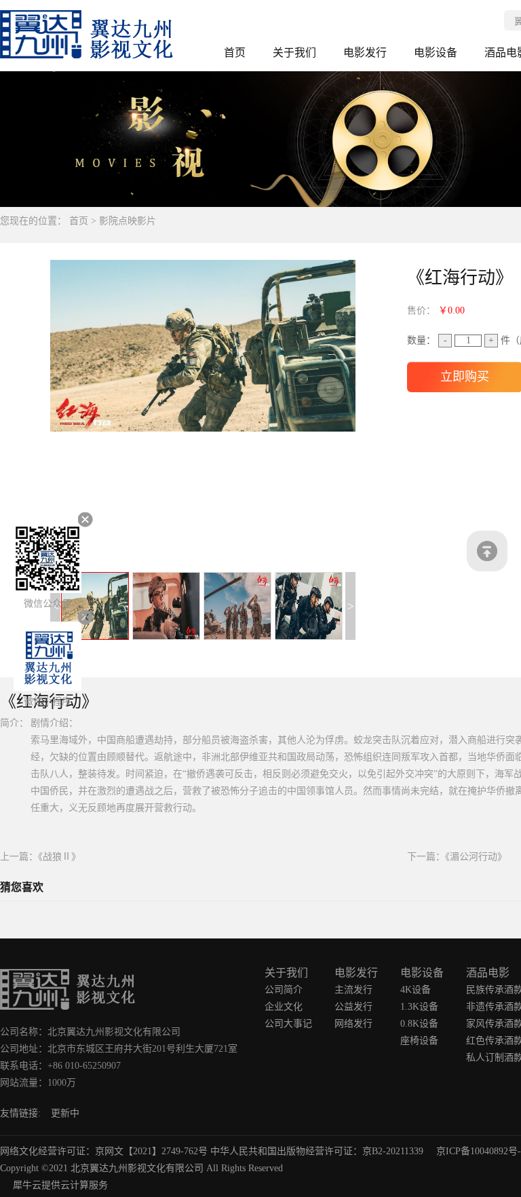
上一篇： (40, 857)
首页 (235, 52)
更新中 (65, 1113)
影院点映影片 (127, 221)
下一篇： (457, 857)
